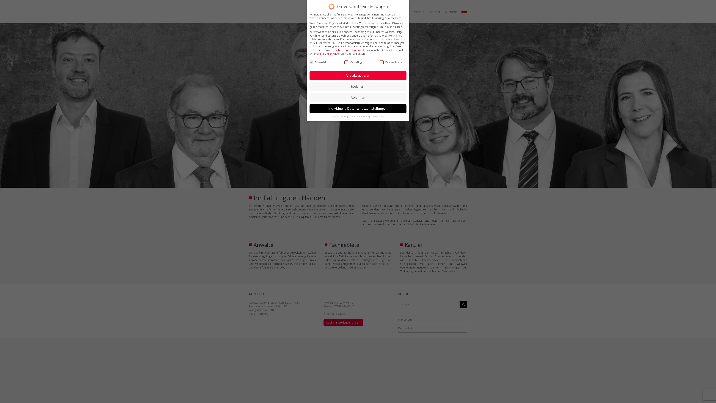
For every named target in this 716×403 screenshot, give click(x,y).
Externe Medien (394, 62)
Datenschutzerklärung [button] (360, 116)
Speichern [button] (358, 86)
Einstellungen (324, 53)
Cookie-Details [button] (339, 116)
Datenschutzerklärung (348, 50)
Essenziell (320, 62)
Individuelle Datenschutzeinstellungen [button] (358, 108)
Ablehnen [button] (358, 97)
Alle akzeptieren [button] (358, 75)
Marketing (356, 62)
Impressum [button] (378, 116)
